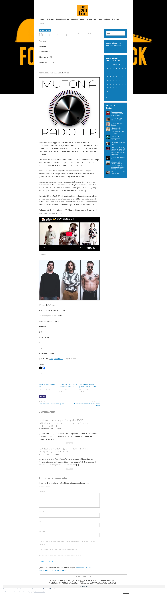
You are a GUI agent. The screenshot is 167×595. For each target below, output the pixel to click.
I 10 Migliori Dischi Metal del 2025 (117, 119)
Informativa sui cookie (39, 592)
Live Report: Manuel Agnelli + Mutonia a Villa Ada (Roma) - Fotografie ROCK (63, 450)
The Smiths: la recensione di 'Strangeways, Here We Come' (117, 130)
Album (43, 396)
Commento (43, 491)
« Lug (108, 97)
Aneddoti (74, 19)
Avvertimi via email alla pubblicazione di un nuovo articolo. (61, 555)
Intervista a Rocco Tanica (117, 124)
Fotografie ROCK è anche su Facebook (113, 44)
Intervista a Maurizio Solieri (118, 158)
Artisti (82, 19)
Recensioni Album (62, 19)
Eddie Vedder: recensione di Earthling (115, 137)
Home (42, 19)
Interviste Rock (104, 19)
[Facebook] (126, 24)
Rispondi (69, 443)
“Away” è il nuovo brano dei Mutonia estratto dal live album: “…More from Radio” (88, 386)
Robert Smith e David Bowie (118, 143)
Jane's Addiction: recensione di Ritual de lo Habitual (117, 113)
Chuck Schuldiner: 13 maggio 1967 (118, 172)
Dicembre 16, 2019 (45, 30)
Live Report (116, 19)
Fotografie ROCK (56, 359)
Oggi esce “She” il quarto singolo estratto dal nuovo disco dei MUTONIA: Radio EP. (68, 386)
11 (111, 80)
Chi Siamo (50, 19)
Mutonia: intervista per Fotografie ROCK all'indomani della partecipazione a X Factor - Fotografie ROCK (63, 423)
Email (41, 521)
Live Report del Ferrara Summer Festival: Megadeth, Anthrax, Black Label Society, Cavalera (117, 165)
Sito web (42, 531)
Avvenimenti (91, 19)
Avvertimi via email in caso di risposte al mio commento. (60, 550)
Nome (41, 511)
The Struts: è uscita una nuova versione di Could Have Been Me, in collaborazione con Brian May (118, 150)
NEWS (42, 23)
